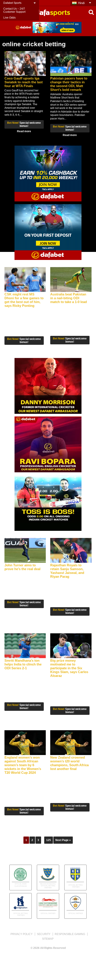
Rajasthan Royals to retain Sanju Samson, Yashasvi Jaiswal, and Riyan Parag (67, 570)
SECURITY (43, 934)
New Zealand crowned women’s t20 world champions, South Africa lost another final (69, 763)
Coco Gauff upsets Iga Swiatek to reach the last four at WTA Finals (23, 82)
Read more (24, 131)
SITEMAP (48, 938)
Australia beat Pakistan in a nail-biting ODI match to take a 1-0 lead (68, 298)
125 (48, 840)
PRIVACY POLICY (21, 934)
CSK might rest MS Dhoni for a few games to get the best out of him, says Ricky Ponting (24, 300)
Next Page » (63, 840)
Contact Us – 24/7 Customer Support (14, 10)
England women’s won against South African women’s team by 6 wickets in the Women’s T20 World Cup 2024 (22, 764)
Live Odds (9, 17)
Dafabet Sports (12, 2)
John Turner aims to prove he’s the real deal (22, 567)
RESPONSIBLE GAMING (70, 934)
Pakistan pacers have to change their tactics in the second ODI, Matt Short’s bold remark (68, 84)
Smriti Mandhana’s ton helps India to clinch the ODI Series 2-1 (23, 664)
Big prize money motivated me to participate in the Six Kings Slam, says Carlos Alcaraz (69, 668)
